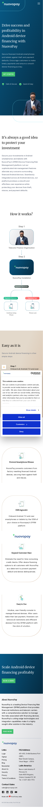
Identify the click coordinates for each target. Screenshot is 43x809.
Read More (7, 731)
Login (4, 754)
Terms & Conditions (9, 778)
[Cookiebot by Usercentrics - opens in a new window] (30, 373)
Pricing (4, 760)
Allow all (21, 417)
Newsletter (6, 766)
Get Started (8, 74)
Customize (20, 424)
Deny (21, 431)
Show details (31, 410)
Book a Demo (8, 681)
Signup (4, 757)
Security (5, 772)
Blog (3, 763)
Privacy (4, 775)
